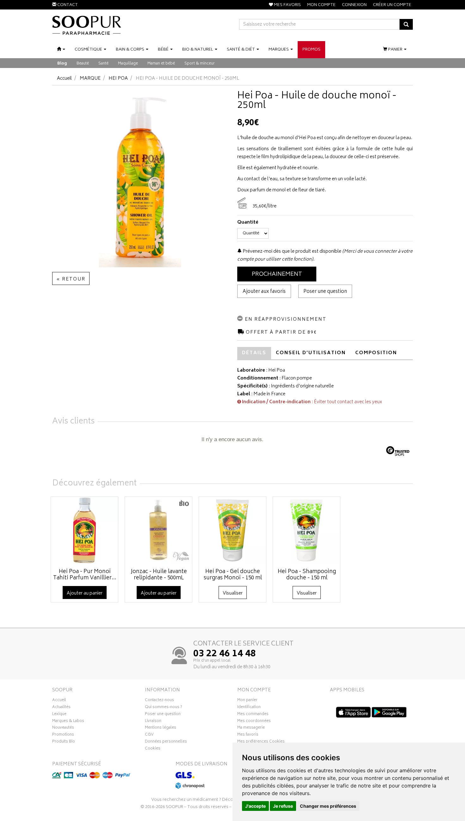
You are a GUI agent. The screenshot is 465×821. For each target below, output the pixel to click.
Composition (376, 353)
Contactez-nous (159, 701)
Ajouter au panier (84, 593)
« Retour (70, 279)
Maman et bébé (161, 63)
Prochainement (277, 274)
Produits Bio (63, 742)
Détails (254, 353)
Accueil (64, 79)
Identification (249, 708)
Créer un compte (392, 5)
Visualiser (233, 593)
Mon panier (247, 701)
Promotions (63, 735)
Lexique (59, 715)
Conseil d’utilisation (311, 353)
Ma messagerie (251, 728)
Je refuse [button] (283, 806)
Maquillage (128, 63)
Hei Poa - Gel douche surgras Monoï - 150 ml (233, 575)
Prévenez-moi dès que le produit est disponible (291, 252)
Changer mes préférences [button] (328, 806)
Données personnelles (166, 742)
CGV (149, 735)
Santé (103, 63)
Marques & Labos (68, 722)
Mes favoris (247, 735)
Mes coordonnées (254, 722)
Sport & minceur (199, 63)
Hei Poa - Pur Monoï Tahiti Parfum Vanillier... (84, 575)
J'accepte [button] (255, 806)
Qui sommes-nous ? (163, 708)
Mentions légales (160, 728)
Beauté (83, 63)
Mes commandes (253, 715)
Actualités (61, 708)
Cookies (152, 749)
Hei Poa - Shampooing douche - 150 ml (307, 575)
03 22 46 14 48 (224, 654)
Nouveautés (63, 728)
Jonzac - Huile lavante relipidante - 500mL (159, 575)
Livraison (153, 722)
